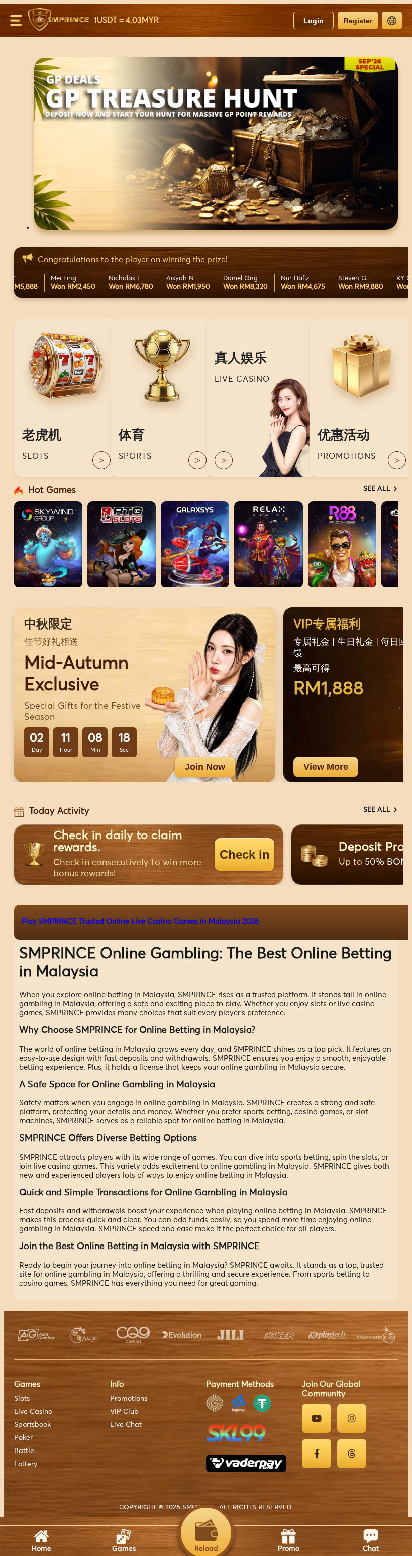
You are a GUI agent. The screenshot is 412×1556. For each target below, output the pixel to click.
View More (325, 767)
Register (358, 21)
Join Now (205, 767)
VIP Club (124, 1411)
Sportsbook (32, 1424)
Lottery (25, 1464)
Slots (22, 1398)
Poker (23, 1437)
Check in (245, 854)
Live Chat (126, 1424)
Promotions (128, 1398)
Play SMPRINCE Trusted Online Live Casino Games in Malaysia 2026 (140, 921)
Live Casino (33, 1411)
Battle (24, 1451)
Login (313, 21)
